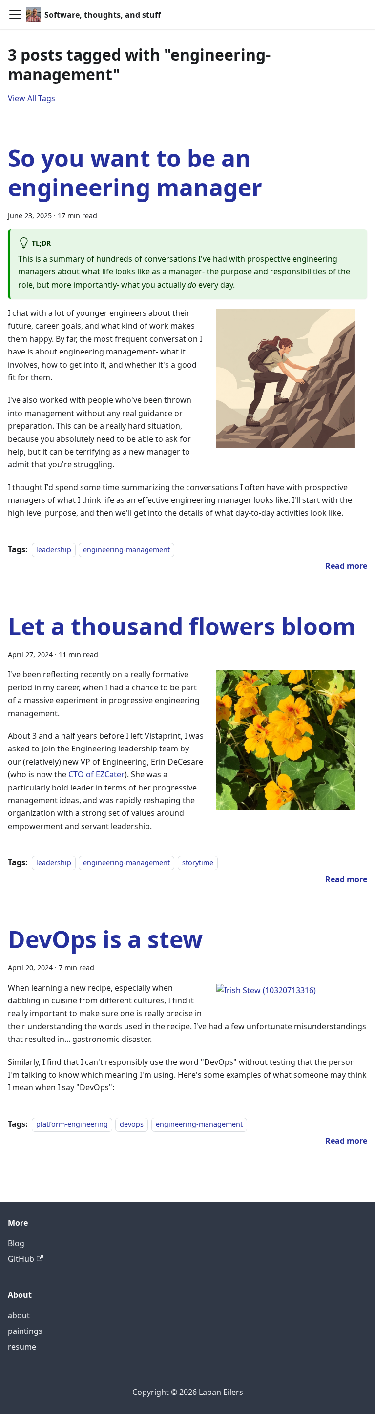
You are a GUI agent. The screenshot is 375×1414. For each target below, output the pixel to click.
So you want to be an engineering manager (135, 172)
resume (22, 1346)
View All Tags (31, 98)
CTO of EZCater (96, 774)
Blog (16, 1243)
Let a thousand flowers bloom (181, 626)
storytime (197, 862)
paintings (25, 1331)
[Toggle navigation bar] (15, 14)
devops (132, 1124)
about (19, 1315)
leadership (53, 549)
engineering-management (126, 549)
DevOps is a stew (105, 939)
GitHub (21, 1258)
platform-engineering (72, 1124)
